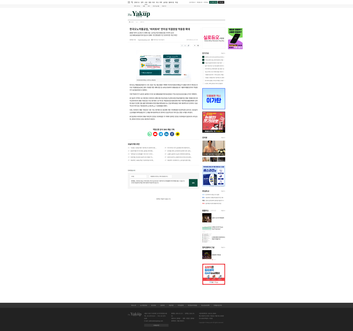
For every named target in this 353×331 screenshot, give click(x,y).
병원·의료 (152, 2)
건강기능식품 (156, 6)
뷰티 (149, 6)
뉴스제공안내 (143, 305)
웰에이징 (171, 2)
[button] (212, 259)
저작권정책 (181, 305)
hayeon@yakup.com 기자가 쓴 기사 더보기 (151, 40)
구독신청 (221, 2)
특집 (176, 2)
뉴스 (137, 22)
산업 (146, 2)
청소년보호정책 (205, 305)
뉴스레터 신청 (213, 2)
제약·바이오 (137, 6)
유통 (144, 6)
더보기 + (223, 53)
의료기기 (164, 6)
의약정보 (206, 2)
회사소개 (133, 305)
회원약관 (171, 305)
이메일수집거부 (218, 305)
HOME (132, 22)
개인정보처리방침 (192, 305)
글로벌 (165, 2)
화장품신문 (199, 2)
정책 (142, 2)
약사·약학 (159, 2)
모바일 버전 (156, 325)
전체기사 (137, 2)
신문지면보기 (192, 2)
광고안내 (153, 305)
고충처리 (162, 305)
